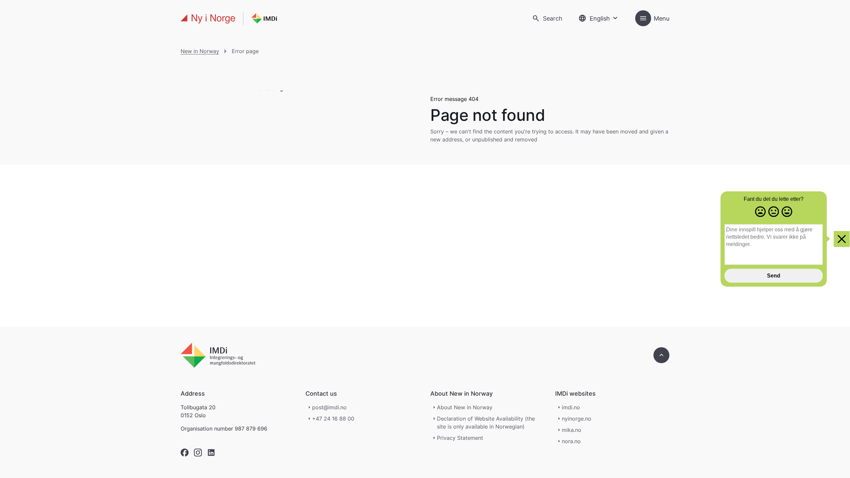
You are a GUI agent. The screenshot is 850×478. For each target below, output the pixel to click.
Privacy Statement (460, 438)
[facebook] (185, 452)
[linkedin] (211, 452)
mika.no (571, 430)
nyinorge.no (576, 418)
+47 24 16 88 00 (333, 418)
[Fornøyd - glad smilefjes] (787, 212)
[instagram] (198, 452)
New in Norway (200, 51)
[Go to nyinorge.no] (218, 355)
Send (773, 275)
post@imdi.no (329, 407)
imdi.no (571, 407)
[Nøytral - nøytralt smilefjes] (773, 212)
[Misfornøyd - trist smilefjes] (760, 212)
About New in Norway (464, 407)
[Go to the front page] (229, 18)
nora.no (571, 441)
